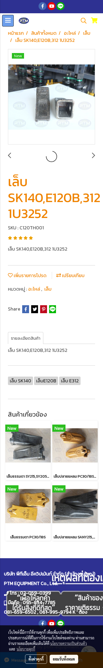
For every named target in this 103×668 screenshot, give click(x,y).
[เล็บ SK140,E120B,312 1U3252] (51, 97)
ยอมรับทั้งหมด (64, 659)
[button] (82, 21)
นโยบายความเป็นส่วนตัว (68, 643)
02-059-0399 (35, 592)
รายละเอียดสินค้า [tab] (25, 338)
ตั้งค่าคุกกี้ (36, 659)
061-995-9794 (55, 611)
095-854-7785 (39, 602)
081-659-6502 (20, 611)
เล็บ (48, 288)
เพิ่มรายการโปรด (29, 275)
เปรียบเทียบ (73, 275)
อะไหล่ (34, 288)
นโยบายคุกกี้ (26, 649)
